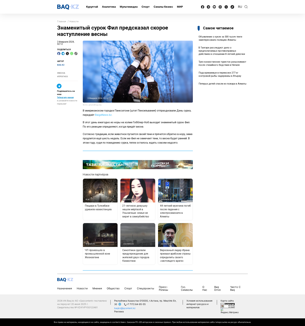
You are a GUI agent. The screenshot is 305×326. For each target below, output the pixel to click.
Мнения (97, 288)
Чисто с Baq (235, 288)
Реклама (119, 311)
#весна (61, 73)
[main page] (68, 7)
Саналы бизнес (163, 6)
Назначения (64, 288)
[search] (246, 7)
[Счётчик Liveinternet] (228, 305)
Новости (73, 21)
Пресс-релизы (163, 288)
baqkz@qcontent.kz (125, 308)
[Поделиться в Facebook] (58, 53)
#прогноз (62, 76)
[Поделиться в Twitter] (67, 53)
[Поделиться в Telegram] (63, 53)
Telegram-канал (65, 97)
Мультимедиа (129, 6)
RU (240, 6)
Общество (113, 288)
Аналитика (109, 6)
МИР (180, 6)
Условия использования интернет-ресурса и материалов (199, 304)
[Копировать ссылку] (76, 53)
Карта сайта (227, 300)
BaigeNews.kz (103, 114)
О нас (204, 288)
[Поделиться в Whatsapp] (71, 53)
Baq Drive (217, 288)
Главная (61, 21)
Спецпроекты (145, 288)
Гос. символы (187, 288)
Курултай (92, 6)
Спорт (146, 6)
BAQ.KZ (60, 65)
